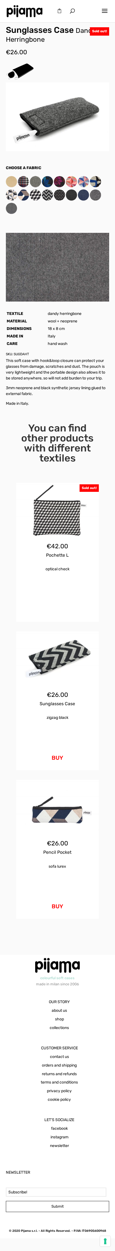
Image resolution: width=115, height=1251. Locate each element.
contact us (59, 1056)
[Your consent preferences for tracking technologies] (105, 1241)
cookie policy (59, 1099)
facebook (59, 1128)
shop (59, 1019)
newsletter (59, 1145)
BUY (57, 757)
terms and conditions (59, 1082)
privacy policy (59, 1091)
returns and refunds (59, 1074)
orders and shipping (59, 1065)
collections (59, 1027)
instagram (59, 1137)
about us (59, 1010)
